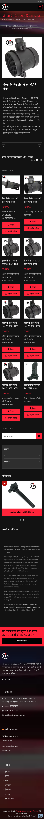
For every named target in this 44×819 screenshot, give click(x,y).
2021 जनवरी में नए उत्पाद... (11, 746)
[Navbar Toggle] (40, 7)
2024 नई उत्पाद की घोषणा (10, 736)
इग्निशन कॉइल (15, 604)
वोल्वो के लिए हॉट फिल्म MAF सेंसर (22, 29)
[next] (39, 146)
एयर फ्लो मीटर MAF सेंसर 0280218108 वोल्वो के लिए (10, 264)
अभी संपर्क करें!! (22, 641)
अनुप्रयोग (7, 461)
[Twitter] (6, 679)
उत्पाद (20, 26)
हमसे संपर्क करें (9, 799)
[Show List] (40, 160)
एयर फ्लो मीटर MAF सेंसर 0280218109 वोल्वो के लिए (10, 326)
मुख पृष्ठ (7, 771)
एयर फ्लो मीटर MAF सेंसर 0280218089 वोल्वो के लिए (10, 388)
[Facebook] (2, 679)
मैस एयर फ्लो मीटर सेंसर (30, 26)
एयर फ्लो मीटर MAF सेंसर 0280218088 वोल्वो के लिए (32, 326)
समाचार (7, 794)
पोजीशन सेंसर (36, 607)
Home (8, 26)
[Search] (39, 436)
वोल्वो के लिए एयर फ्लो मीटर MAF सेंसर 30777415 (10, 202)
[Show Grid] (37, 160)
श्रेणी (14, 26)
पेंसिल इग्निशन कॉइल (21, 607)
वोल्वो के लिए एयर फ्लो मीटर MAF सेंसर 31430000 (32, 388)
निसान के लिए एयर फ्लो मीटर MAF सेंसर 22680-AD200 (32, 202)
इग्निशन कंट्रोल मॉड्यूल (10, 610)
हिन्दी (41, 2)
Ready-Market (31, 816)
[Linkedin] (9, 679)
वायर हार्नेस (22, 604)
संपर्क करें (32, 610)
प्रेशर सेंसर (29, 607)
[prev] (3, 146)
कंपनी (7, 776)
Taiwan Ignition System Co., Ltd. (27, 811)
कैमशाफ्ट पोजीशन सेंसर (9, 607)
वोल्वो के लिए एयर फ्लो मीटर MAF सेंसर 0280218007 (32, 264)
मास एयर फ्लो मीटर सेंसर (31, 604)
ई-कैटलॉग (8, 790)
